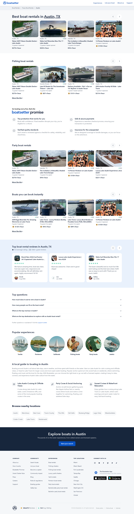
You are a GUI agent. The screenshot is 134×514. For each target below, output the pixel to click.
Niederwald (43, 419)
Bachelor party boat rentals (56, 491)
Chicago (76, 481)
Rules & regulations (36, 481)
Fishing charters (53, 466)
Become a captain (36, 470)
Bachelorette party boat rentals (58, 488)
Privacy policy (99, 508)
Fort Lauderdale (78, 470)
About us (120, 3)
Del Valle (71, 413)
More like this (17, 98)
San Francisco (78, 491)
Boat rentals (52, 462)
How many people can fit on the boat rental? (28, 305)
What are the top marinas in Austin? (24, 311)
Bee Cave (36, 413)
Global (76, 495)
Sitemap (118, 508)
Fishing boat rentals (54, 470)
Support (129, 3)
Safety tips (33, 488)
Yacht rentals (52, 477)
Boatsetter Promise (18, 470)
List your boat (110, 3)
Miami (75, 462)
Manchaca (25, 413)
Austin (15, 413)
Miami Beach (78, 466)
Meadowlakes (110, 413)
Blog (31, 477)
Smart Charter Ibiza (19, 473)
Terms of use (109, 508)
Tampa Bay (77, 473)
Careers (15, 481)
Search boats (34, 462)
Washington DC (78, 488)
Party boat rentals (53, 484)
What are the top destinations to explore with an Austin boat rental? (36, 316)
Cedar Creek (18, 419)
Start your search (67, 444)
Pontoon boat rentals (55, 481)
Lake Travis (31, 419)
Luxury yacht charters (55, 473)
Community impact (36, 473)
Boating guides (35, 484)
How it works (17, 466)
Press (14, 477)
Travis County (49, 413)
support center (42, 322)
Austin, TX (52, 16)
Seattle (76, 477)
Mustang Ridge (84, 413)
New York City (78, 484)
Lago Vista (97, 413)
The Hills (61, 413)
